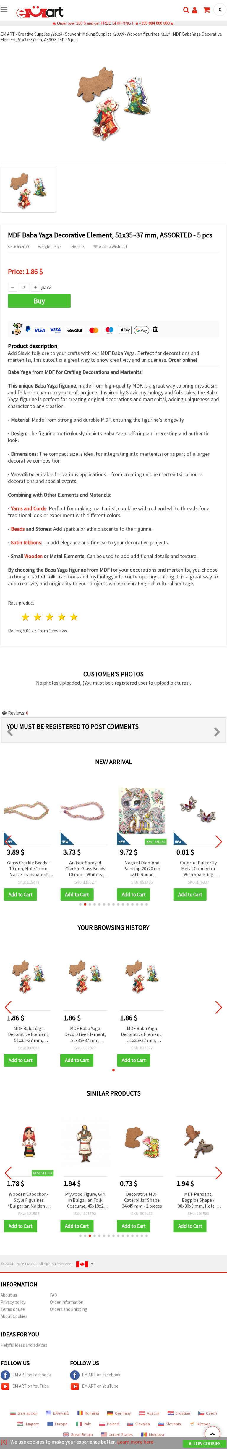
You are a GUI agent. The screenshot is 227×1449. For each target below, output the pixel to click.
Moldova (156, 1434)
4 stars (62, 617)
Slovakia (142, 1423)
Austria (153, 1413)
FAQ (53, 1295)
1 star (26, 617)
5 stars (74, 617)
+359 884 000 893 (154, 23)
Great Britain (82, 1434)
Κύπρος (203, 1423)
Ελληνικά (61, 1413)
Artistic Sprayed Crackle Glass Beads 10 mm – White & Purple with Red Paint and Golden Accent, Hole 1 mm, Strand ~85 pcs (29, 869)
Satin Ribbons (26, 542)
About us (9, 1295)
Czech (211, 1413)
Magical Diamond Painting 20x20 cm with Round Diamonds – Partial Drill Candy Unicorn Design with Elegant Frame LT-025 (85, 869)
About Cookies (14, 1316)
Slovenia (173, 1423)
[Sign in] (194, 10)
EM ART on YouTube (30, 1386)
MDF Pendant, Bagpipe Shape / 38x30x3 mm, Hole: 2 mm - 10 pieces (198, 1200)
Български (27, 1413)
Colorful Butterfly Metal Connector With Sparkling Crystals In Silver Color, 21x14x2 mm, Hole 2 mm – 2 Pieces (142, 869)
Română (92, 1413)
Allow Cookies (204, 1443)
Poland (113, 1423)
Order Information (66, 1302)
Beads (18, 528)
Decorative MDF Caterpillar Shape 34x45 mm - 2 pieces (142, 1200)
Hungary (32, 1423)
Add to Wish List (113, 246)
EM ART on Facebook (31, 1375)
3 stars (50, 617)
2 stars (38, 617)
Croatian (182, 1413)
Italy (87, 1423)
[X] (4, 1441)
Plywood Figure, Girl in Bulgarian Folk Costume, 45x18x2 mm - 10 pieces (85, 1200)
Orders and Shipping (68, 1309)
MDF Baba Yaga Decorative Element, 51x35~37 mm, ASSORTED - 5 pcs (29, 1034)
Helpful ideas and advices (24, 1345)
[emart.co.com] (40, 11)
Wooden (33, 556)
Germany (123, 1413)
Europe (61, 1423)
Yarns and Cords (28, 508)
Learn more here (135, 1441)
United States (121, 1434)
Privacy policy (13, 1302)
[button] (80, 904)
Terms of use (13, 1309)
